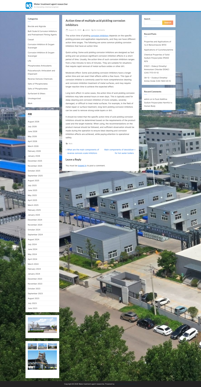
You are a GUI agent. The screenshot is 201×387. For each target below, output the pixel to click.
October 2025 (34, 171)
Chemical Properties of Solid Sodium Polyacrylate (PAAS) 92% (156, 57)
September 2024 (35, 234)
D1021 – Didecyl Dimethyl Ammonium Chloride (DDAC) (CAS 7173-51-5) (156, 69)
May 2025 (32, 195)
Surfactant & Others (36, 93)
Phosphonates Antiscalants (40, 66)
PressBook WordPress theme (126, 384)
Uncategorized (34, 98)
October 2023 (34, 288)
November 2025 (35, 166)
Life (29, 61)
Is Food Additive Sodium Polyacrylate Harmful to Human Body (158, 102)
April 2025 (32, 200)
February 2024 (34, 269)
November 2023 (35, 284)
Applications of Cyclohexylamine (158, 50)
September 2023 (35, 293)
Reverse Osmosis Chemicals (40, 79)
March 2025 (33, 205)
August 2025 (33, 180)
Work (70, 144)
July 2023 (32, 303)
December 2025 (35, 161)
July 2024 (32, 244)
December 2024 (35, 220)
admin (87, 30)
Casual (31, 39)
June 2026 (32, 131)
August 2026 (33, 121)
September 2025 (35, 175)
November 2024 (35, 225)
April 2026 (32, 141)
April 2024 (32, 259)
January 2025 (34, 215)
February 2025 (34, 210)
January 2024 (34, 274)
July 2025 (32, 185)
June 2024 (32, 249)
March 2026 (33, 146)
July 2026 (32, 126)
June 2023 (32, 308)
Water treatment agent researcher (51, 4)
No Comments (99, 30)
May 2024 (32, 254)
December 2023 (35, 279)
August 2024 (33, 239)
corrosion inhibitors (100, 35)
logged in (82, 165)
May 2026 (32, 136)
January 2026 (34, 156)
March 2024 (33, 264)
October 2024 (34, 229)
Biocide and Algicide (37, 26)
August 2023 (33, 298)
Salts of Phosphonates (38, 84)
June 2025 (32, 190)
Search (147, 19)
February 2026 (34, 151)
